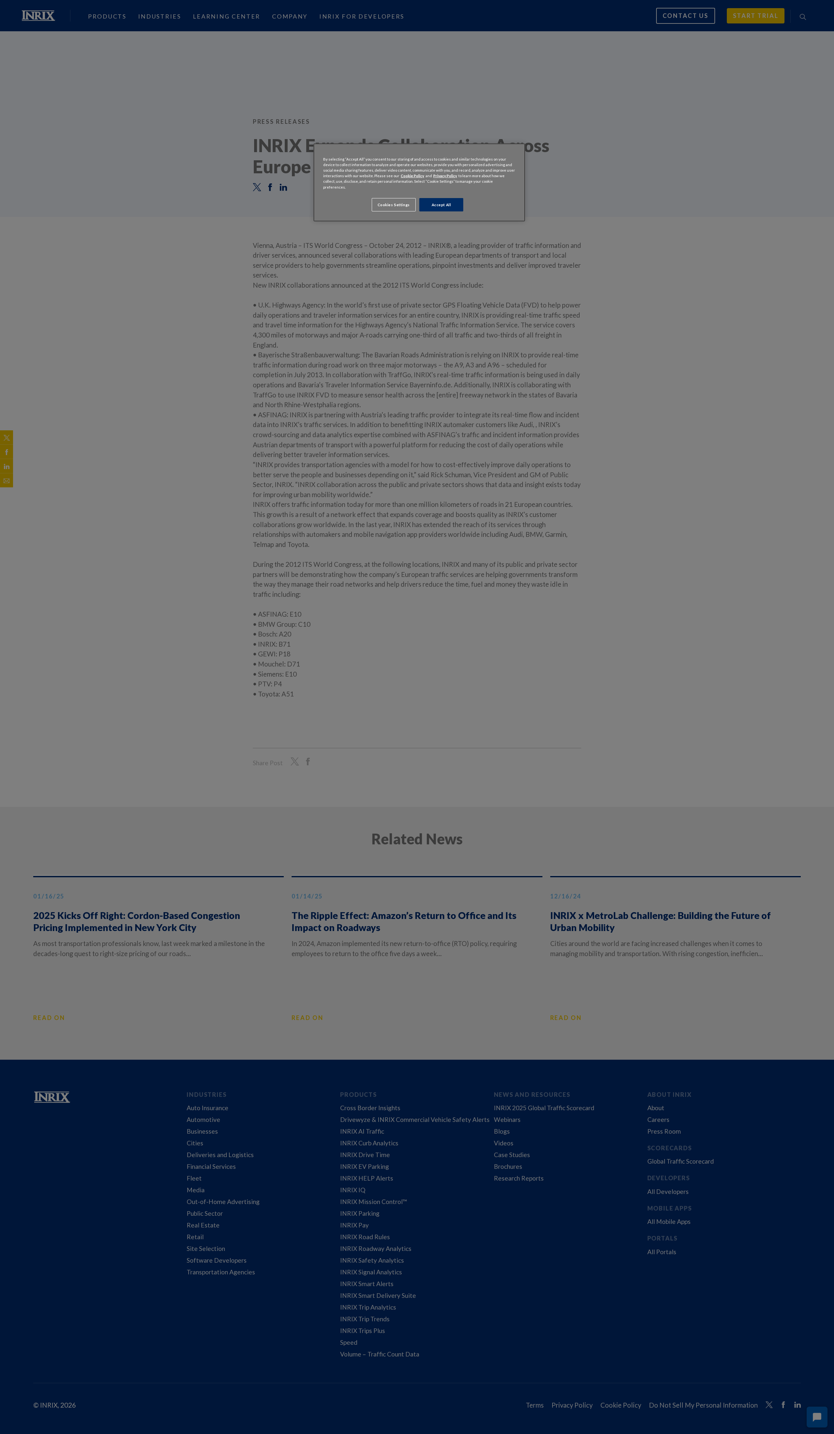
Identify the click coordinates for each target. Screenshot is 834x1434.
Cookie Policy (412, 176)
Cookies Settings (394, 205)
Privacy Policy (445, 176)
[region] (419, 182)
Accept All (441, 205)
